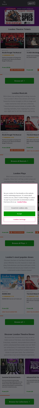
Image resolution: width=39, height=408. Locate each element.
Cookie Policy (22, 202)
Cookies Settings (19, 219)
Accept (19, 214)
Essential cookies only (19, 208)
